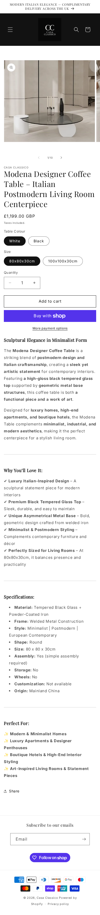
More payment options (50, 328)
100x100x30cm (62, 261)
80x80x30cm (22, 261)
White (14, 241)
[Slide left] (38, 157)
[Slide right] (61, 157)
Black (39, 241)
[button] (10, 29)
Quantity (11, 272)
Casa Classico (47, 898)
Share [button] (14, 791)
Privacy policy (58, 904)
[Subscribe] (83, 839)
